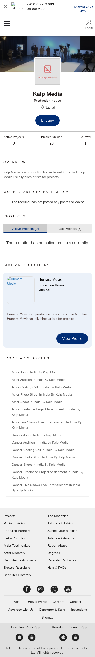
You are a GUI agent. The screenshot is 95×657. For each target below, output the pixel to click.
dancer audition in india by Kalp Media (40, 442)
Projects (9, 516)
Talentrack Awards (61, 538)
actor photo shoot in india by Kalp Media (42, 394)
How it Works (37, 602)
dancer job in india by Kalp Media (37, 435)
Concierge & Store (52, 609)
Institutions (79, 609)
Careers (58, 602)
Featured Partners (17, 531)
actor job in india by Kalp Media (35, 372)
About (18, 602)
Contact (75, 602)
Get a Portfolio (14, 538)
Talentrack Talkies (60, 523)
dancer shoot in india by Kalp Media (38, 464)
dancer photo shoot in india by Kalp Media (43, 457)
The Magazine (58, 516)
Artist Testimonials (17, 545)
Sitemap (47, 617)
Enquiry (47, 120)
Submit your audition (62, 531)
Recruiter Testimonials (20, 560)
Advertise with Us (20, 609)
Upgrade (54, 553)
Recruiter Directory (17, 575)
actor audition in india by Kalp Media (38, 380)
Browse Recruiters (17, 567)
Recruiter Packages (62, 560)
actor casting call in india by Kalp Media (41, 387)
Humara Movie (50, 279)
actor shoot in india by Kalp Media (37, 402)
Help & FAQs (57, 567)
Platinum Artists (15, 523)
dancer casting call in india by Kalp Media (43, 450)
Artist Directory (14, 553)
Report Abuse (57, 545)
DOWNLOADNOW (83, 9)
